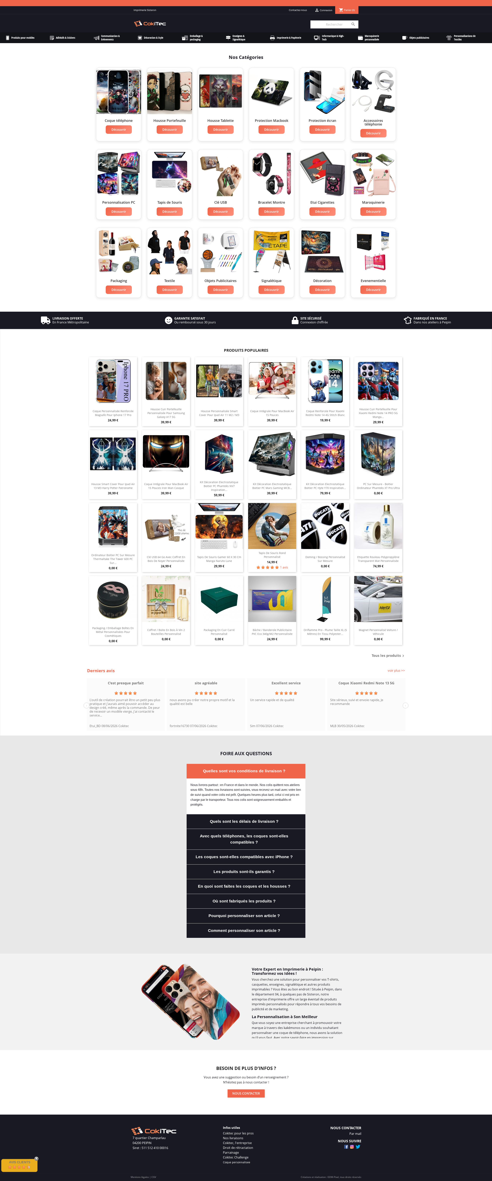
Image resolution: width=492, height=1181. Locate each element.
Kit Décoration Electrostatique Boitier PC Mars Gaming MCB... (272, 486)
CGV (153, 1177)
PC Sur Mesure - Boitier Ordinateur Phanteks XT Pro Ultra (378, 486)
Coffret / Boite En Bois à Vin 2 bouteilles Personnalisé (166, 632)
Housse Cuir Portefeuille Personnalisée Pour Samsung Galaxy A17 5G (166, 413)
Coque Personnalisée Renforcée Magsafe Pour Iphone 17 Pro (113, 413)
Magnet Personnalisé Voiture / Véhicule (378, 632)
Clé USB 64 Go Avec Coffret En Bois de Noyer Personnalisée (166, 559)
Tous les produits (389, 656)
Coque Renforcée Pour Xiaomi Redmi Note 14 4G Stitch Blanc (325, 413)
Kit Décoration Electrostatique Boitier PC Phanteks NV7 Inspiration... (219, 486)
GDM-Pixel (333, 1177)
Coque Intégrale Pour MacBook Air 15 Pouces (272, 413)
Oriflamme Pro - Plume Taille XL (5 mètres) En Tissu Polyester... (325, 632)
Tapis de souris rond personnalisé (272, 555)
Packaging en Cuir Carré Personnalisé (219, 632)
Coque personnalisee (236, 1162)
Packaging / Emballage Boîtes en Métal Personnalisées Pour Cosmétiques (113, 632)
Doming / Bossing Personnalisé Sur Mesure (325, 559)
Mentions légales (140, 1177)
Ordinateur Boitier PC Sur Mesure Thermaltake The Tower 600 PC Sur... (113, 559)
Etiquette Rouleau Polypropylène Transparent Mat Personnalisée (378, 559)
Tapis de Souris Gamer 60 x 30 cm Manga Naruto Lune (219, 559)
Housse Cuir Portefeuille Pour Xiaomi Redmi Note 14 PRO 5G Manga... (378, 413)
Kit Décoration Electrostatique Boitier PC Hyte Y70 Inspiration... (325, 486)
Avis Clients (19, 1162)
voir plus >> (396, 670)
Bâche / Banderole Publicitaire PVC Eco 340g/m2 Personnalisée (272, 632)
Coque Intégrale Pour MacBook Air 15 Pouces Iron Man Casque (166, 486)
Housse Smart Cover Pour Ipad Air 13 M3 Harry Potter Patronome (113, 486)
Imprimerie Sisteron (145, 10)
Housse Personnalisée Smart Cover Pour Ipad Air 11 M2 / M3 (219, 413)
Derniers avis (101, 670)
